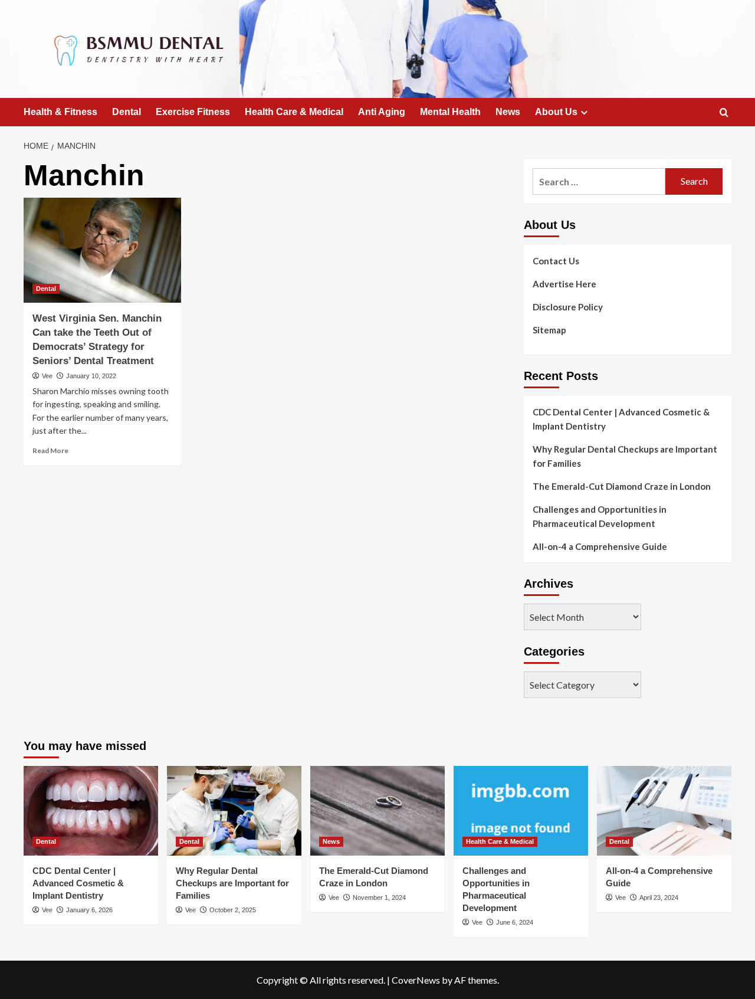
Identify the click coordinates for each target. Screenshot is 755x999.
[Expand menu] (584, 112)
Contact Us (556, 261)
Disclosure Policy (568, 307)
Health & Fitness (60, 112)
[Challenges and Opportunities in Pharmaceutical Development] (521, 811)
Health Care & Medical (294, 112)
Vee (47, 375)
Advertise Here (564, 284)
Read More (50, 450)
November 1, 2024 (379, 897)
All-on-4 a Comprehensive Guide (600, 546)
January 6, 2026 (89, 909)
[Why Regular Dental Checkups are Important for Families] (234, 811)
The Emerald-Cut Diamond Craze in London (622, 486)
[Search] (724, 113)
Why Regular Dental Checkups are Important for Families (625, 456)
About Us (556, 112)
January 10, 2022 (91, 375)
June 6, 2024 (514, 922)
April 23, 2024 (658, 897)
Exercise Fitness (193, 112)
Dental (126, 112)
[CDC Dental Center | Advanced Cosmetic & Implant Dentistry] (91, 811)
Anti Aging (381, 112)
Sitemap (549, 330)
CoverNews (416, 979)
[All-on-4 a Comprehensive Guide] (664, 811)
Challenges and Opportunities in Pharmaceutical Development (600, 516)
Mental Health (450, 112)
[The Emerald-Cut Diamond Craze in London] (377, 811)
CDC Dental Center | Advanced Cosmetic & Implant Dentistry (621, 419)
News (507, 112)
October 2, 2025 (232, 909)
